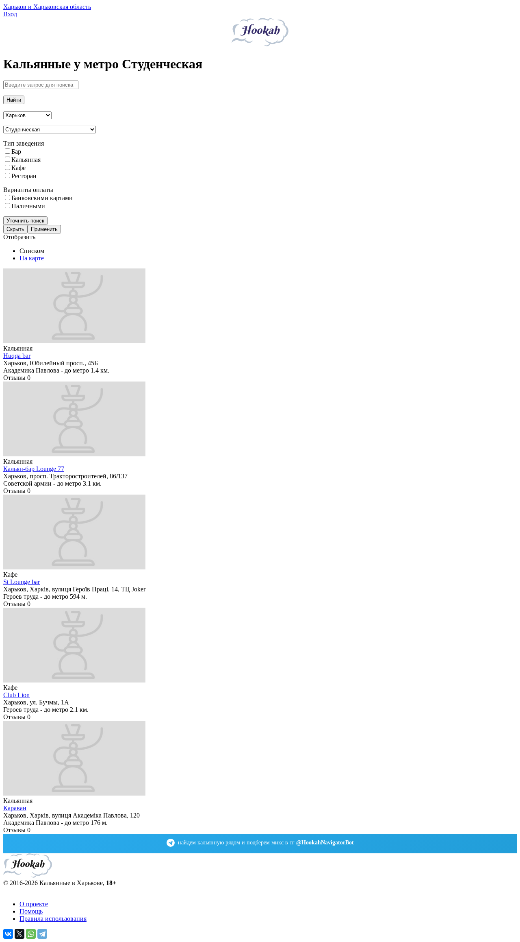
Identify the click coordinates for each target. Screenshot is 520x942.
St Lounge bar (21, 581)
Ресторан (24, 175)
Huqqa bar (16, 355)
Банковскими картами (42, 197)
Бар (16, 151)
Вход (10, 14)
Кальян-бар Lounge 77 (33, 468)
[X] (19, 934)
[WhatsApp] (31, 934)
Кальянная (26, 159)
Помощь (31, 911)
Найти (13, 100)
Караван (14, 808)
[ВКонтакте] (8, 934)
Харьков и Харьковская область (47, 6)
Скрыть (15, 229)
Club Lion (16, 694)
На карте (32, 258)
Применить (44, 229)
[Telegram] (42, 934)
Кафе (18, 167)
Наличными (28, 206)
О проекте (34, 904)
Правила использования (53, 918)
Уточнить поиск (25, 221)
